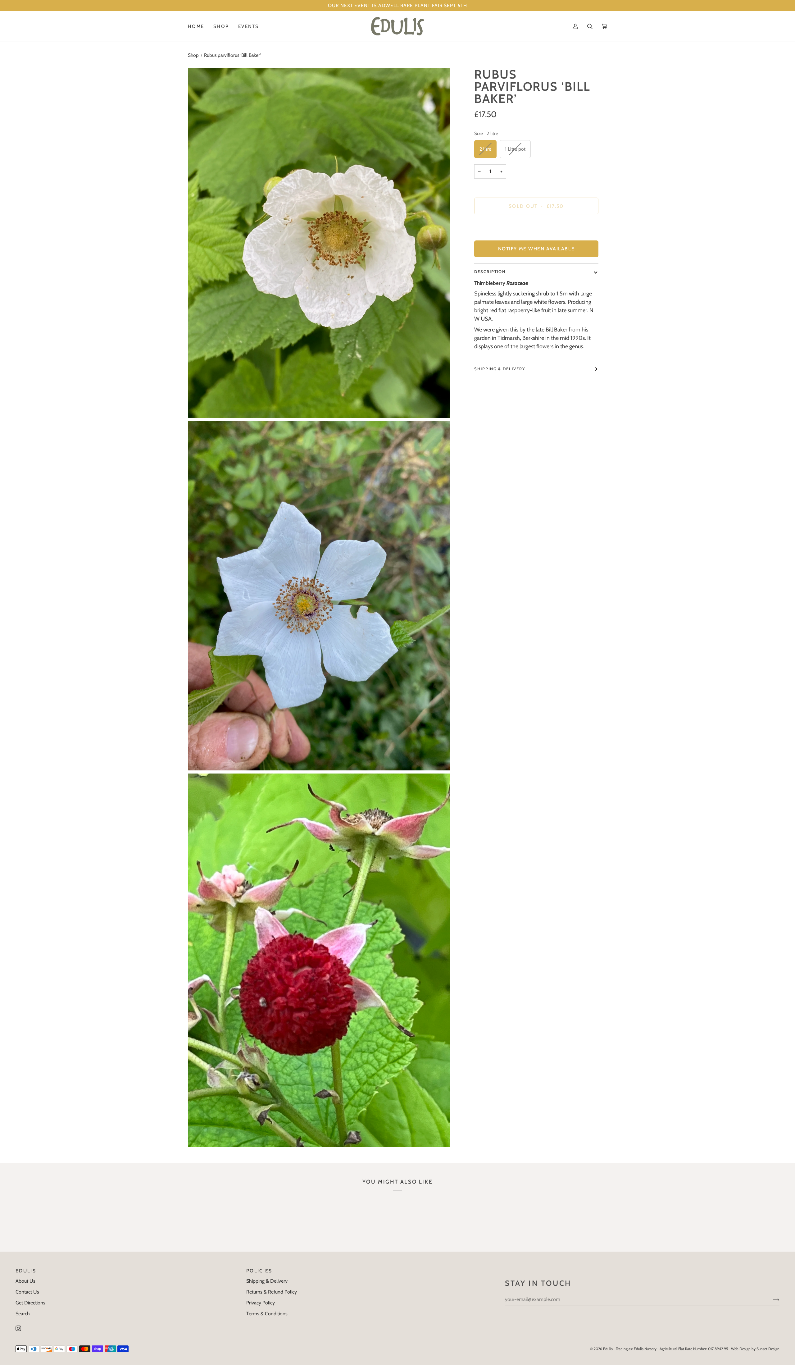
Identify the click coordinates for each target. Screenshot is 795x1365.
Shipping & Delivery (499, 368)
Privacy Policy (260, 1303)
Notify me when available (536, 249)
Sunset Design (767, 1348)
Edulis (608, 1348)
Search (23, 1314)
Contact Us (27, 1292)
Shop (193, 55)
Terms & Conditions (267, 1314)
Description (490, 271)
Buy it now (536, 227)
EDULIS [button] (26, 1271)
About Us (25, 1281)
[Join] (771, 1299)
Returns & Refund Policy (271, 1292)
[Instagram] (18, 1328)
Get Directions (30, 1303)
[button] (221, 26)
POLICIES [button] (259, 1271)
